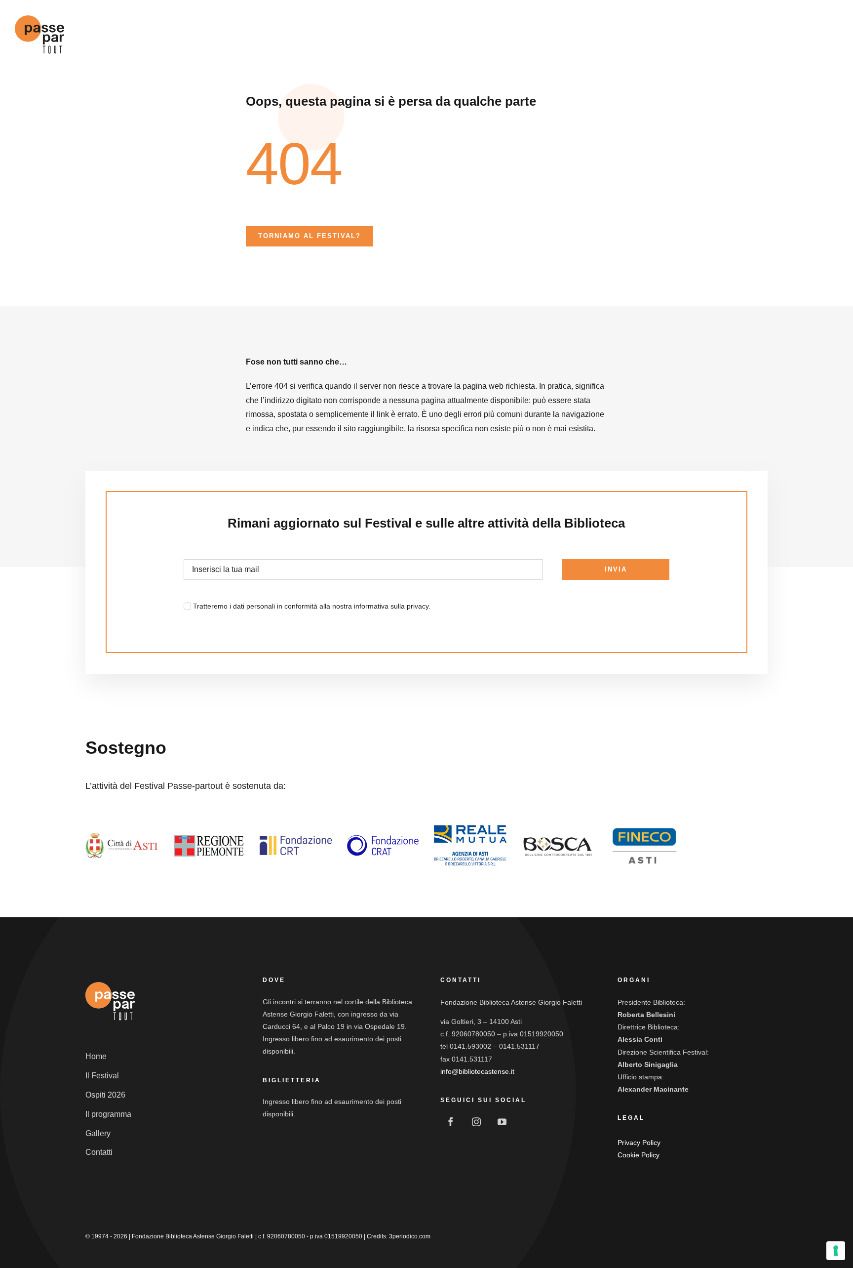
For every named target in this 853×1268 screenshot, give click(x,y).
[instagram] (476, 1121)
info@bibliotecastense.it (477, 1071)
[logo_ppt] (39, 14)
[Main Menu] (829, 34)
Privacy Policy (639, 1142)
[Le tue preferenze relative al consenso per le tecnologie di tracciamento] (835, 1250)
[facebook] (450, 1121)
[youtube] (502, 1121)
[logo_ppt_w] (110, 981)
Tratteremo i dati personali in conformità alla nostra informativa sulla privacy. (311, 606)
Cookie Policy (638, 1155)
